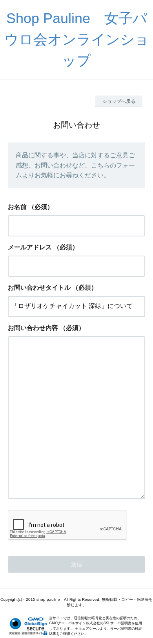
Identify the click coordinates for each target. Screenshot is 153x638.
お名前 (17, 207)
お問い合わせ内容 (33, 327)
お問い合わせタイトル (39, 287)
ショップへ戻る (118, 101)
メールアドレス (30, 247)
